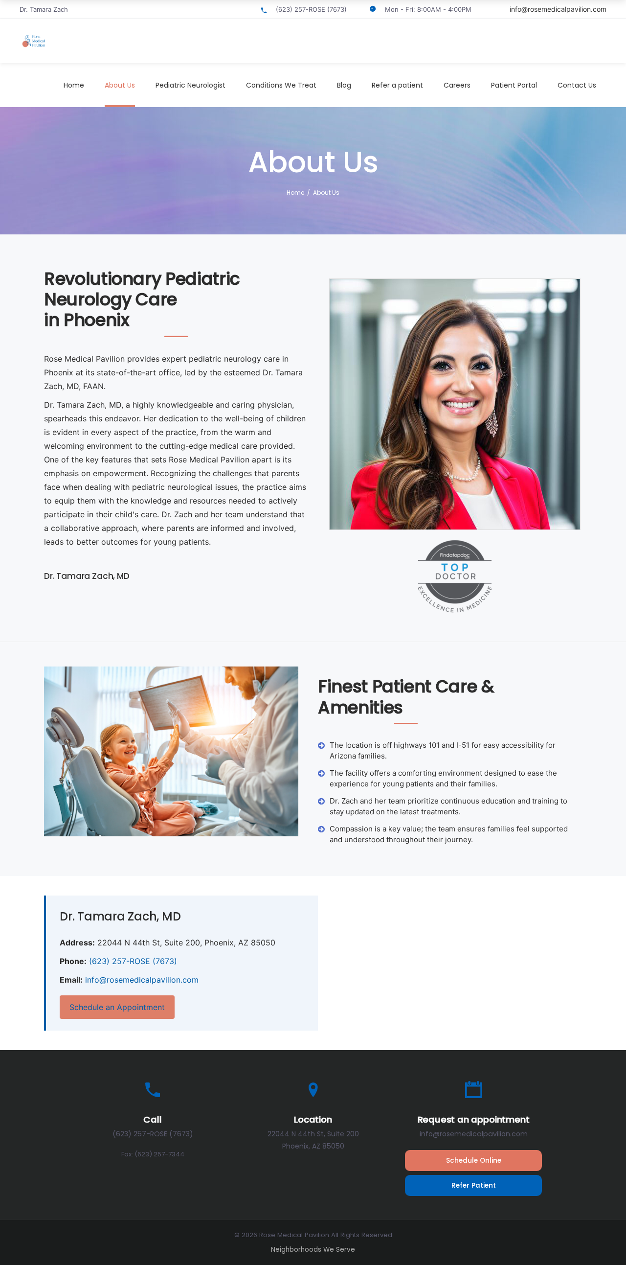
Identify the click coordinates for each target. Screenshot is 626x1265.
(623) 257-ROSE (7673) (133, 961)
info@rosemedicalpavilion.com (558, 9)
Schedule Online (473, 1160)
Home (295, 192)
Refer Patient (473, 1185)
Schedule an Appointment (117, 1007)
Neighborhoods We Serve (313, 1249)
